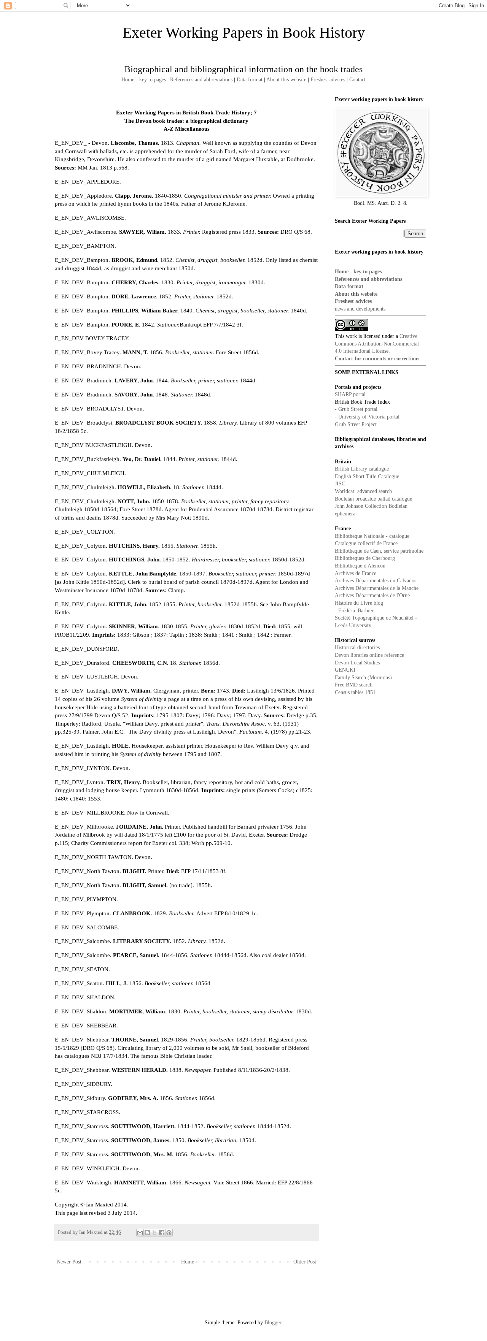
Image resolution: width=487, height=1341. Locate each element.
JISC (340, 484)
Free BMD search (353, 685)
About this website (286, 79)
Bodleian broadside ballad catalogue (373, 499)
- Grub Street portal (356, 409)
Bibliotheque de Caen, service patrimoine (379, 551)
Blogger (272, 1322)
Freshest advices (327, 79)
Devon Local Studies (357, 663)
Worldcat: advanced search (363, 491)
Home (187, 1262)
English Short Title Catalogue (367, 476)
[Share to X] (154, 1232)
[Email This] (140, 1232)
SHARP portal (350, 394)
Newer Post (69, 1262)
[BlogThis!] (147, 1232)
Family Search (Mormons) (363, 677)
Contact (357, 79)
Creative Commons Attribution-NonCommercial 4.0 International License (377, 343)
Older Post (304, 1262)
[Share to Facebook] (162, 1232)
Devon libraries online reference (369, 655)
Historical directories (357, 647)
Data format (250, 79)
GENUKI (345, 670)
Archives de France (355, 573)
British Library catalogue (362, 469)
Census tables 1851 (355, 692)
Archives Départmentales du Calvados (375, 580)
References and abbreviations (201, 79)
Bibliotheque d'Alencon (360, 566)
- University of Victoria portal (367, 417)
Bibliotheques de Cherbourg (365, 558)
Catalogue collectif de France (366, 543)
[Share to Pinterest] (169, 1232)
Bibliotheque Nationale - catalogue (372, 536)
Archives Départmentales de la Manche (377, 588)
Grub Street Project (356, 424)
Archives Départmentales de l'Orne (372, 595)
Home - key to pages (143, 79)
